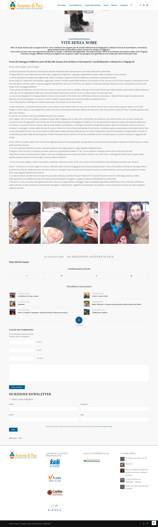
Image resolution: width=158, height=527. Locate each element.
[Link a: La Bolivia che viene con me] (12, 295)
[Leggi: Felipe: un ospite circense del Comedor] (122, 487)
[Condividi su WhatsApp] (96, 275)
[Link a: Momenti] (12, 304)
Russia (86, 39)
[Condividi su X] (61, 275)
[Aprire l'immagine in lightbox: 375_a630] (38, 241)
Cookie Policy (46, 524)
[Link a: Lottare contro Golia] (87, 295)
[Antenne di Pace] (26, 5)
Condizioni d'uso (26, 524)
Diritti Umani (22, 262)
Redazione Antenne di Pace (93, 257)
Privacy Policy (36, 524)
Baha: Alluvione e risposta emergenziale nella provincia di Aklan (116, 304)
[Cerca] (131, 5)
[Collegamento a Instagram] (147, 5)
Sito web (40, 358)
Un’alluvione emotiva (99, 313)
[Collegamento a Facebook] (140, 5)
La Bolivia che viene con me (28, 296)
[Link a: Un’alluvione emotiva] (87, 312)
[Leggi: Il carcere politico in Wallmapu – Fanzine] (122, 480)
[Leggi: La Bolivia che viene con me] (122, 459)
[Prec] (14, 222)
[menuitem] (62, 5)
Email (39, 350)
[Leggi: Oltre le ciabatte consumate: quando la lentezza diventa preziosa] (122, 471)
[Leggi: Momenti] (122, 465)
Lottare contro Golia (100, 296)
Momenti (21, 304)
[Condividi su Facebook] (26, 275)
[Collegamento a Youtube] (144, 5)
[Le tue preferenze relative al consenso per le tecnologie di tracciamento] (154, 523)
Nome (39, 342)
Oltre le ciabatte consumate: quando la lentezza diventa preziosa (42, 313)
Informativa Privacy (105, 426)
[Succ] (143, 222)
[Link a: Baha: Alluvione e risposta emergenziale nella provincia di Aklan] (87, 304)
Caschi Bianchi (75, 39)
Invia (13, 430)
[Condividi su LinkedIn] (131, 275)
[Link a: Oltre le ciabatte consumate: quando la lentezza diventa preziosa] (12, 312)
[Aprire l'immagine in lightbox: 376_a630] (95, 241)
